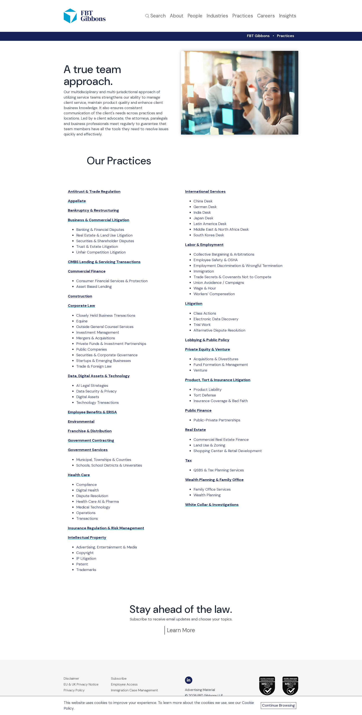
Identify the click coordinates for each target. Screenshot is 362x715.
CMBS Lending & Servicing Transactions (104, 261)
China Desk (203, 201)
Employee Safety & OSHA (216, 259)
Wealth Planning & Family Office (214, 479)
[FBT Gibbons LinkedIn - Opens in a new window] (188, 680)
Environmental (81, 421)
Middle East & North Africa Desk (221, 229)
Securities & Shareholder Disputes (105, 240)
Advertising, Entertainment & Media (106, 547)
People (194, 16)
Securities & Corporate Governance (107, 355)
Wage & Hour (205, 288)
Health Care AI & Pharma (97, 501)
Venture (200, 370)
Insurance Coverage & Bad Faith (221, 400)
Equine (82, 321)
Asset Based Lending (94, 286)
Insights (287, 16)
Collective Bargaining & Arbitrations (224, 254)
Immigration (204, 271)
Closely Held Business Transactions (105, 315)
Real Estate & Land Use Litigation (104, 235)
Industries (217, 16)
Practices (242, 16)
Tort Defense (205, 395)
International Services (205, 191)
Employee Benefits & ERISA (92, 412)
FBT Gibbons (258, 35)
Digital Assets (87, 396)
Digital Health (87, 490)
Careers (266, 16)
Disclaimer (71, 678)
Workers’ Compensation (214, 293)
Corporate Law (81, 305)
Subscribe (119, 678)
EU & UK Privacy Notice (81, 684)
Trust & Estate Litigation (97, 246)
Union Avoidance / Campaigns (219, 282)
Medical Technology (93, 507)
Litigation (193, 303)
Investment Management (97, 332)
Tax (188, 460)
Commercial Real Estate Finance (221, 439)
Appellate (77, 200)
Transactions (87, 518)
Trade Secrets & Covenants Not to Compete (232, 276)
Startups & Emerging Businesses (103, 360)
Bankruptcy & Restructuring (93, 210)
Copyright (85, 552)
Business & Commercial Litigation (98, 219)
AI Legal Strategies (92, 385)
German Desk (205, 206)
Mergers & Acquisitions (95, 338)
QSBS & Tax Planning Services (219, 470)
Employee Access (124, 684)
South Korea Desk (209, 235)
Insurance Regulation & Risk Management (106, 528)
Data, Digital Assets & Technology (99, 375)
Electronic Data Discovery (216, 318)
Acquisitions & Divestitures (216, 358)
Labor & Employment (204, 244)
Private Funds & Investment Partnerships (111, 343)
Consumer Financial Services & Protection (112, 280)
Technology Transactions (97, 402)
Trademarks (86, 569)
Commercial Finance (87, 271)
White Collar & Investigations (212, 504)
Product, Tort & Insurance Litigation (217, 379)
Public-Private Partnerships (217, 420)
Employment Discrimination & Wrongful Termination (238, 265)
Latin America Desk (210, 223)
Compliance (86, 484)
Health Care (79, 474)
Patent (82, 564)
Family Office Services (212, 489)
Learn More (181, 630)
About (176, 16)
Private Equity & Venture (207, 349)
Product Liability (208, 389)
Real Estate (195, 429)
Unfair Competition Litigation (101, 252)
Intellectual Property (87, 537)
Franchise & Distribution (90, 430)
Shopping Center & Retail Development (228, 450)
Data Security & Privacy (96, 391)
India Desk (202, 212)
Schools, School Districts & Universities (109, 465)
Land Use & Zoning (209, 445)
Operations (86, 512)
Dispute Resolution (92, 495)
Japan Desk (203, 218)
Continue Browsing (278, 705)
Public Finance (198, 410)
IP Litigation (86, 558)
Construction (80, 296)
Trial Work (202, 324)
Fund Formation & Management (221, 364)
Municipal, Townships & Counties (103, 459)
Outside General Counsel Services (104, 326)
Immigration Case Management (134, 690)
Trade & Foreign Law (93, 366)
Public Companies (91, 349)
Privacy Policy (74, 690)
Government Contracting (91, 440)
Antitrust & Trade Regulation (94, 191)
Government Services (88, 449)
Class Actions (205, 313)
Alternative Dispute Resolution (219, 330)
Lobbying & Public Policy (207, 339)
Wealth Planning (207, 495)
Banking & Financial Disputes (100, 229)
